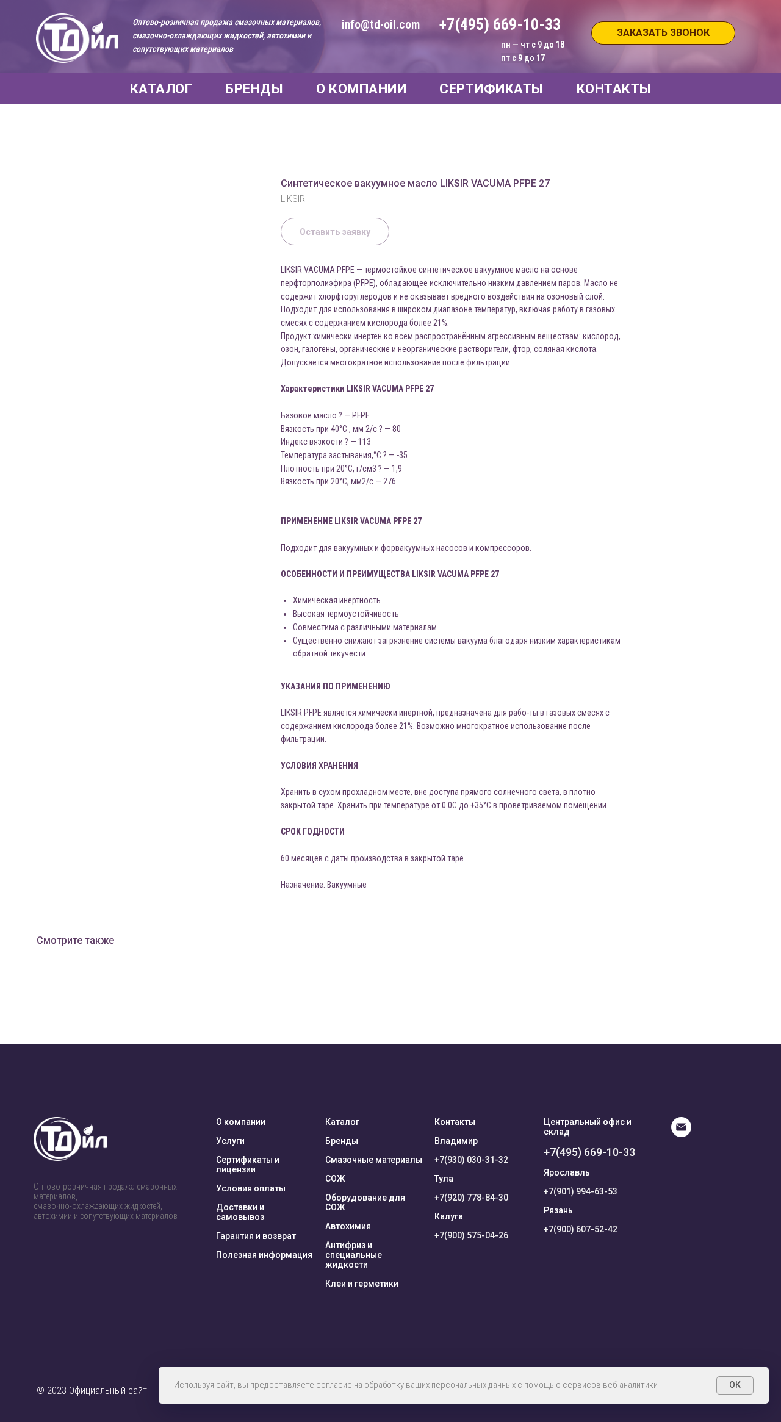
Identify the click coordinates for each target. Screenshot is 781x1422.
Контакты (454, 1122)
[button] (663, 33)
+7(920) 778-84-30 (471, 1197)
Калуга (448, 1216)
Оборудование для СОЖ (365, 1202)
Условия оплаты (251, 1188)
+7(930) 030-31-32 (471, 1160)
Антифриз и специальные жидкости (353, 1254)
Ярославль (567, 1172)
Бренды (341, 1141)
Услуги (230, 1141)
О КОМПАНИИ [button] (361, 88)
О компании (240, 1122)
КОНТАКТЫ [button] (614, 88)
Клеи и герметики (361, 1283)
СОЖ (335, 1178)
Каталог (342, 1122)
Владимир (456, 1141)
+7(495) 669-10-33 (589, 1152)
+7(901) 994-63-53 (580, 1191)
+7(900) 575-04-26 (471, 1235)
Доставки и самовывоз (240, 1212)
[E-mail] (681, 1134)
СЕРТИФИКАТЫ (491, 88)
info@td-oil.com (381, 24)
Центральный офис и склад (588, 1127)
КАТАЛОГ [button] (161, 88)
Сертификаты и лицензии (247, 1164)
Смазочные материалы (373, 1160)
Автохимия (348, 1226)
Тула (443, 1178)
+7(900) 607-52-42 (580, 1229)
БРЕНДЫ (254, 88)
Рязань (558, 1210)
